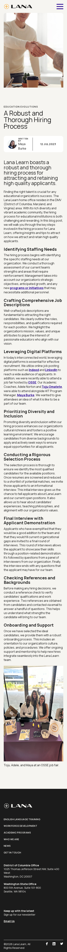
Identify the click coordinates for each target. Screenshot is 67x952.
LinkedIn (51, 370)
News (7, 845)
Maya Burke (25, 395)
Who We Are (11, 839)
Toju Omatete (52, 387)
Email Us (9, 921)
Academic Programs (17, 832)
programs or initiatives (27, 288)
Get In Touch (12, 852)
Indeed (34, 370)
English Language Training (22, 819)
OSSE (32, 382)
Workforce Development (20, 825)
